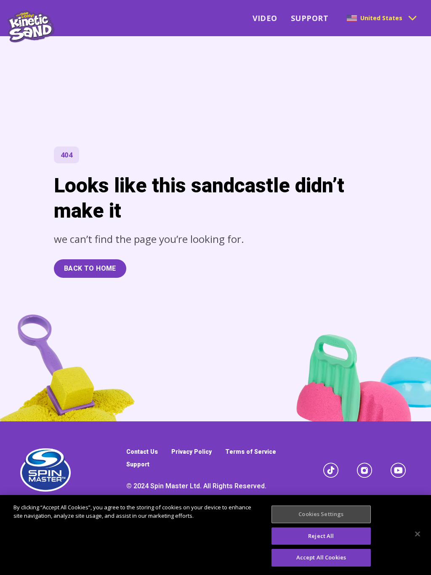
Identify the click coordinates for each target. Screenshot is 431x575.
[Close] (417, 534)
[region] (215, 535)
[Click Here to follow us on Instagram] (364, 470)
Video (265, 18)
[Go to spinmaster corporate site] (45, 470)
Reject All (321, 536)
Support (309, 18)
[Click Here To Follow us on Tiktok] (330, 470)
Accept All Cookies (321, 557)
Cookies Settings (320, 514)
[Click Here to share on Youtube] (398, 470)
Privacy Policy (191, 452)
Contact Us (142, 452)
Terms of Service (250, 452)
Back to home (90, 269)
